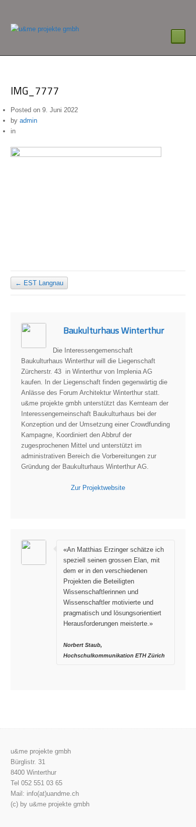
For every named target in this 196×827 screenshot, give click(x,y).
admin (28, 120)
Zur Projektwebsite (98, 487)
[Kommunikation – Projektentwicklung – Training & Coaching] (45, 29)
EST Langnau (39, 283)
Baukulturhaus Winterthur (113, 330)
